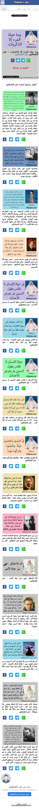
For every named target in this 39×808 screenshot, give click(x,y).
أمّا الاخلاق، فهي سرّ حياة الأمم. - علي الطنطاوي (19, 579)
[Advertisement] (19, 23)
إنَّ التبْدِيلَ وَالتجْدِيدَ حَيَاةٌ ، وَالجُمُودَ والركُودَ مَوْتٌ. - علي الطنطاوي (19, 459)
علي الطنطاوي (21, 54)
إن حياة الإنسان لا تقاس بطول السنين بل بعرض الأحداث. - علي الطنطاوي (19, 303)
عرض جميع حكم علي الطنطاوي (19, 794)
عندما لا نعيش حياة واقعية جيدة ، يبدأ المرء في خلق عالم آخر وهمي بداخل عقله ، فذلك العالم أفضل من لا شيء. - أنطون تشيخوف (19, 498)
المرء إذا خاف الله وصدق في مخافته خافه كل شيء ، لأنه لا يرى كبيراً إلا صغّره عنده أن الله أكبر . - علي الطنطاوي (19, 420)
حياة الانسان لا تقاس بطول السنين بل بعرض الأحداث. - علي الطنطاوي (19, 381)
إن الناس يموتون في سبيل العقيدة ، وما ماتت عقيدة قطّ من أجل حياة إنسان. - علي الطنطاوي (19, 342)
